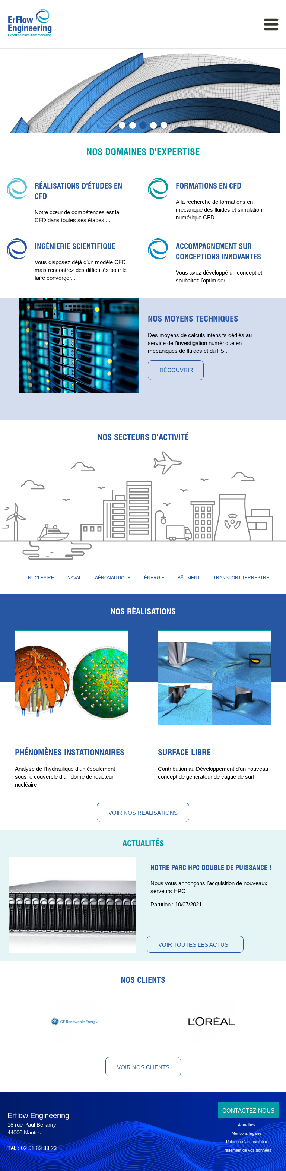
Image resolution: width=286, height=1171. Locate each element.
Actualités (143, 844)
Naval (74, 577)
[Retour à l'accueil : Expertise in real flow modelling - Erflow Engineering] (26, 23)
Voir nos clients (143, 1067)
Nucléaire (41, 577)
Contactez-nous (248, 1110)
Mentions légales (247, 1133)
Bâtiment (189, 577)
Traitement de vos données (246, 1150)
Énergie (154, 577)
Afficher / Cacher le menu (271, 24)
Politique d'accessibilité (246, 1141)
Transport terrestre (241, 577)
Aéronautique (113, 577)
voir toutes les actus (193, 944)
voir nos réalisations (143, 813)
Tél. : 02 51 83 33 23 (32, 1148)
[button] (122, 125)
